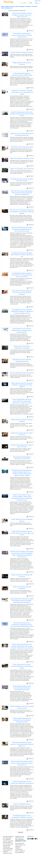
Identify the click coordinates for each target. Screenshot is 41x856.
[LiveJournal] (35, 838)
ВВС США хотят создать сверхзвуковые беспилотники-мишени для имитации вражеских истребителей (21, 192)
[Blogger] (34, 838)
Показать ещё (20, 832)
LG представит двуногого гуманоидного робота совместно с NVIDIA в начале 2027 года (22, 254)
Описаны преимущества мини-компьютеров (22, 373)
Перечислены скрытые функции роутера (22, 147)
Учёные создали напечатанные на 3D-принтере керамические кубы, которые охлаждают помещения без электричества (21, 646)
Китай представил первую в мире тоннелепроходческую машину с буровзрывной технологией (22, 688)
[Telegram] (37, 838)
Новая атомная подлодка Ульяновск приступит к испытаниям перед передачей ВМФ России (22, 744)
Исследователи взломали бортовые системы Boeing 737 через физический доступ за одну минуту (22, 275)
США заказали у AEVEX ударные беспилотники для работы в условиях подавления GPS (22, 35)
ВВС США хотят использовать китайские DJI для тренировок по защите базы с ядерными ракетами (22, 211)
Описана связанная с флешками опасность (22, 52)
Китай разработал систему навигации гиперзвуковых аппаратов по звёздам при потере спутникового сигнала (22, 311)
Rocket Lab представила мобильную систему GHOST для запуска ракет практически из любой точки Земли (21, 401)
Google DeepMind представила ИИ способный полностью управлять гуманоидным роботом (22, 720)
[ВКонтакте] (28, 838)
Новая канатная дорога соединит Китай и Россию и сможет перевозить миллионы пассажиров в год (22, 763)
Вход (36, 1)
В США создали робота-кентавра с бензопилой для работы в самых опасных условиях (22, 666)
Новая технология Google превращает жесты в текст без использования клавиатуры (22, 292)
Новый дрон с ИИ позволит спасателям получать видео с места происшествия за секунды (22, 92)
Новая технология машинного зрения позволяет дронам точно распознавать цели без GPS (22, 533)
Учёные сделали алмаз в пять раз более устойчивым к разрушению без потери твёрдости (21, 384)
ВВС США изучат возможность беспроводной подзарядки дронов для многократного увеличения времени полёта (21, 624)
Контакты (37, 3)
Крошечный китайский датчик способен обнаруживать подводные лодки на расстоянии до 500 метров (21, 229)
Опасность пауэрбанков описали (22, 804)
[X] (32, 838)
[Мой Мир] (31, 838)
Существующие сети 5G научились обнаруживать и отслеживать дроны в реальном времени (22, 330)
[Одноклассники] (29, 838)
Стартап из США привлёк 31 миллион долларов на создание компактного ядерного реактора (22, 15)
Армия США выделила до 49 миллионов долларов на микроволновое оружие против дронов (22, 113)
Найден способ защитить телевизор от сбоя (22, 158)
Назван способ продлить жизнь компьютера (22, 168)
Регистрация (37, 0)
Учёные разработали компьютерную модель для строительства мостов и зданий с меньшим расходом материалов (22, 600)
